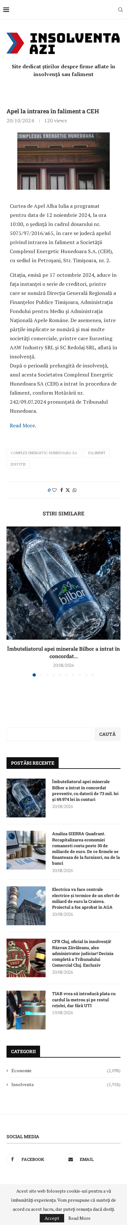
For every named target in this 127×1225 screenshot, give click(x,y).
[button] (12, 601)
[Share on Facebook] (61, 490)
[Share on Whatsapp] (75, 490)
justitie (18, 464)
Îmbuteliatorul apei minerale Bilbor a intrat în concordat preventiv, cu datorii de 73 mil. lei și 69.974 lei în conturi (85, 790)
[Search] (120, 9)
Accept (52, 1218)
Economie (65, 1070)
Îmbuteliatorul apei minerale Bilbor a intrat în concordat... (63, 652)
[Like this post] (54, 490)
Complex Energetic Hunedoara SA (44, 453)
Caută (107, 734)
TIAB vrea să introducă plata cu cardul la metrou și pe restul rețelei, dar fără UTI (84, 999)
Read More (22, 425)
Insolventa (65, 1084)
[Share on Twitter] (67, 490)
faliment (97, 453)
